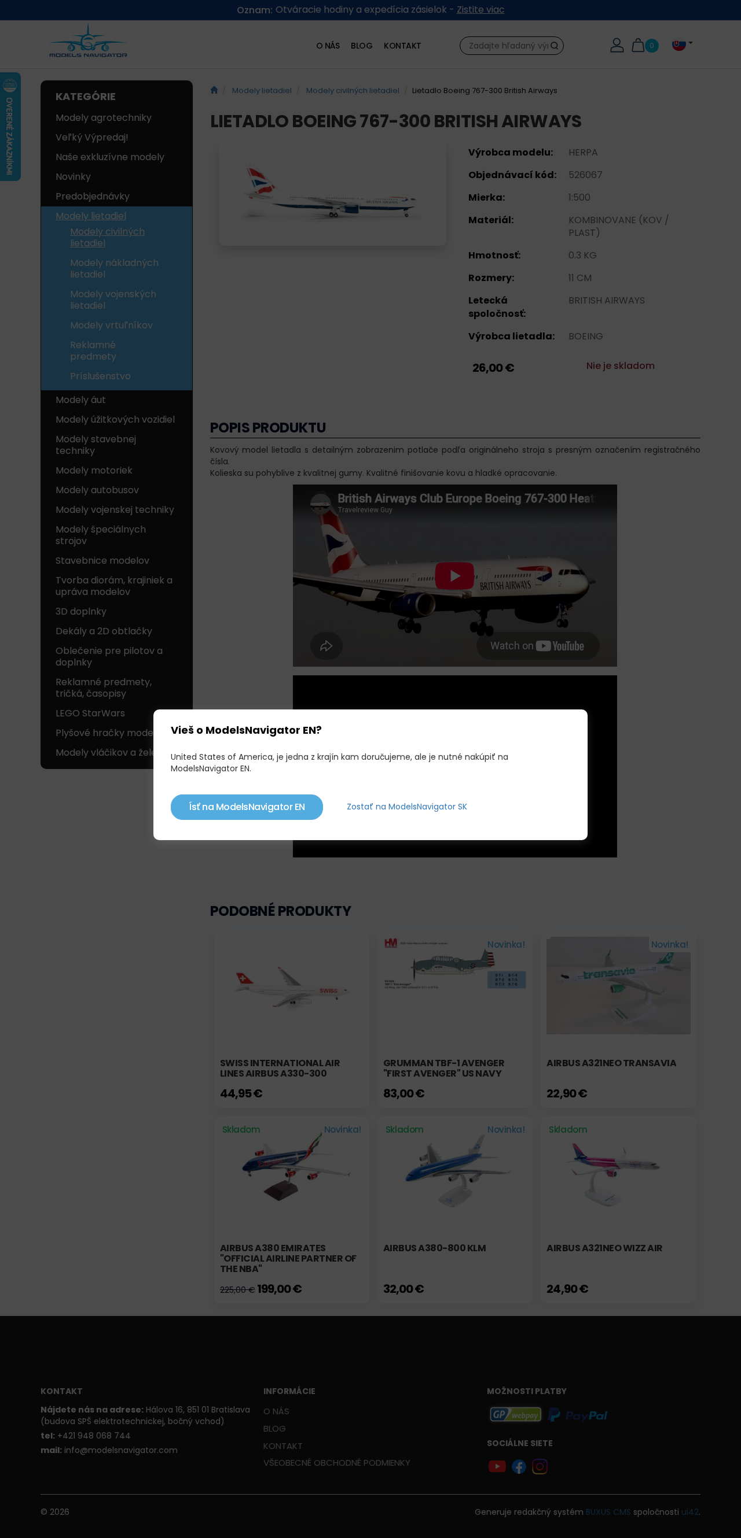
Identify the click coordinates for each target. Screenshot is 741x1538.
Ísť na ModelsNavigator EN (247, 807)
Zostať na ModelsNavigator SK (407, 806)
